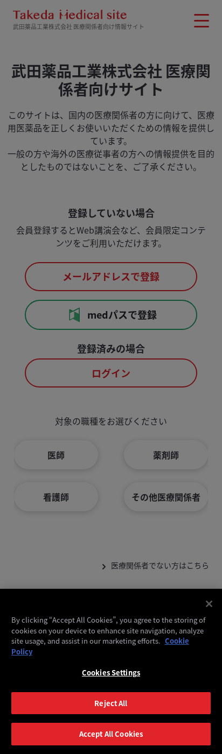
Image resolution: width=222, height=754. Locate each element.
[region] (111, 671)
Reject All (110, 703)
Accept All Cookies (111, 734)
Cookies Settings (111, 672)
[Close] (209, 604)
